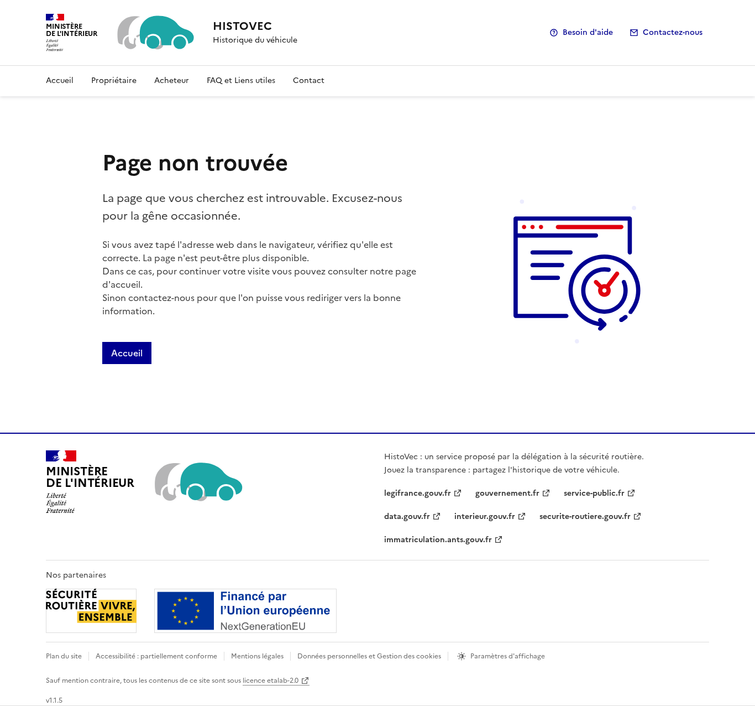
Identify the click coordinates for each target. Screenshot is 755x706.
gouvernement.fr (507, 493)
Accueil (60, 80)
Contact (308, 80)
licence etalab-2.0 (270, 681)
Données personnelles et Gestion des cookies (369, 656)
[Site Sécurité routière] (191, 611)
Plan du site (64, 656)
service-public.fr (594, 493)
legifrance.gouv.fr (417, 493)
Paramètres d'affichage (507, 656)
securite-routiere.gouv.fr (585, 516)
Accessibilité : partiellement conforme (156, 656)
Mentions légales (257, 656)
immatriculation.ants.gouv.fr (438, 540)
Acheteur (171, 80)
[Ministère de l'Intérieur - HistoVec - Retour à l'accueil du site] (197, 482)
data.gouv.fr (407, 516)
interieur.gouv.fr (484, 516)
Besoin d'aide (588, 32)
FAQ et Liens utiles (241, 80)
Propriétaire (114, 80)
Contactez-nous (672, 32)
